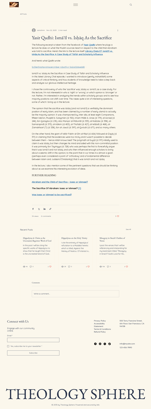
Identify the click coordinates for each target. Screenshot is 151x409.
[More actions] (117, 30)
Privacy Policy (100, 321)
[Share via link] (50, 209)
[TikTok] (109, 343)
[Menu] (75, 5)
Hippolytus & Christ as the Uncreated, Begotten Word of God (37, 239)
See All (128, 229)
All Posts (23, 14)
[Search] (130, 4)
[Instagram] (100, 343)
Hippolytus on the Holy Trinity (74, 238)
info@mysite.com (127, 343)
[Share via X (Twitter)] (39, 209)
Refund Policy (100, 332)
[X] (104, 343)
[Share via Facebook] (33, 209)
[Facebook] (95, 343)
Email (10, 335)
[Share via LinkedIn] (44, 209)
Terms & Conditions (102, 329)
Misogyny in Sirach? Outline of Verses (112, 239)
